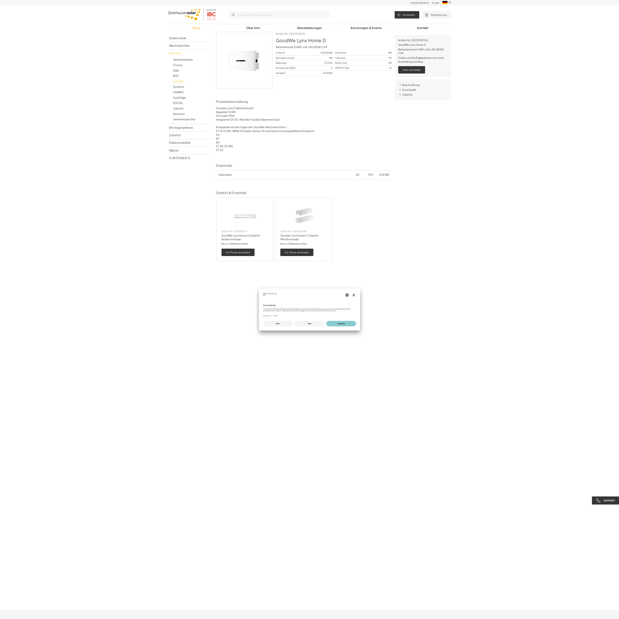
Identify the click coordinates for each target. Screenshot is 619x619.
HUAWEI (178, 92)
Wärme (174, 150)
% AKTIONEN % (179, 158)
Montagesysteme (181, 127)
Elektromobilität (179, 143)
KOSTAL (178, 103)
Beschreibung (411, 85)
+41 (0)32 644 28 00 (419, 2)
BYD (175, 76)
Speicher (175, 53)
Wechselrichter (179, 46)
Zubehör (178, 108)
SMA (176, 70)
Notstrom (179, 114)
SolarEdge (179, 97)
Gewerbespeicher (184, 119)
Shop (196, 28)
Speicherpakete (183, 59)
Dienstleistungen (309, 28)
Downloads (409, 90)
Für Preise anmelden (238, 252)
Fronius (177, 65)
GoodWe (178, 81)
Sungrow (178, 87)
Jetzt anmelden (411, 69)
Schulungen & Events (366, 28)
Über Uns (253, 28)
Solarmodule (177, 38)
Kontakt (435, 2)
